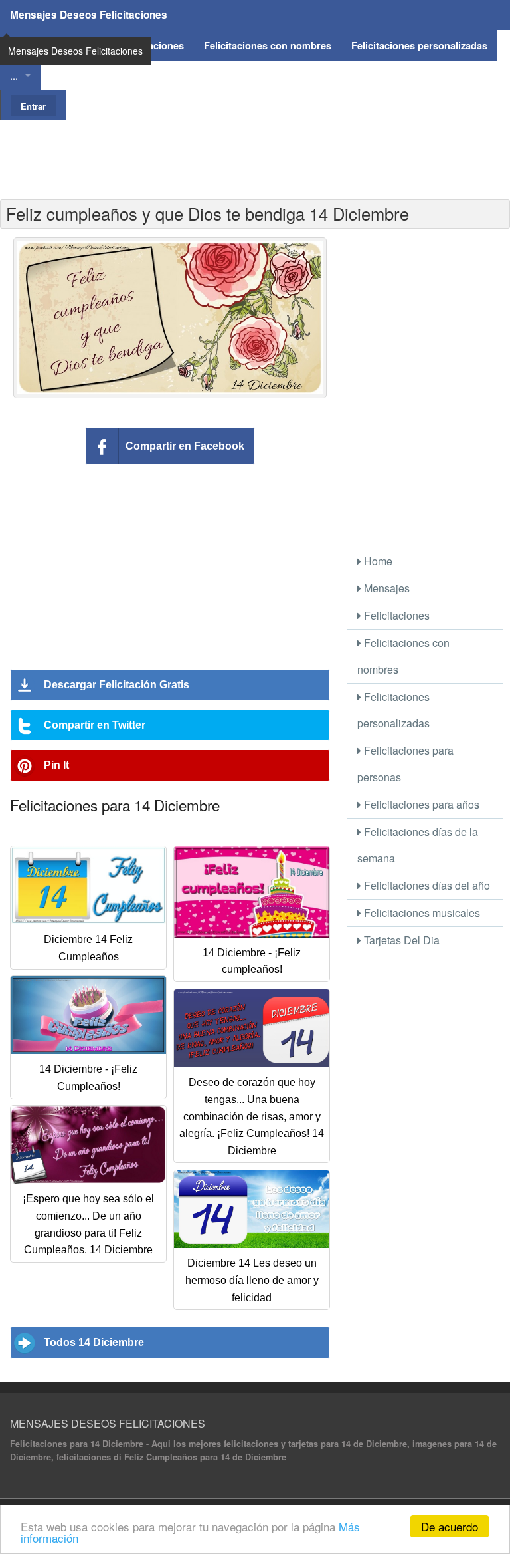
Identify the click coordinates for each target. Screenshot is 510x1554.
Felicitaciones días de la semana (417, 845)
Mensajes (385, 588)
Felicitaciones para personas (405, 764)
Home (376, 561)
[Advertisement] (255, 150)
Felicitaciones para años (420, 804)
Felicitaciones (395, 615)
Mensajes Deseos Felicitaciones (88, 14)
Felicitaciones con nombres (403, 656)
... (14, 75)
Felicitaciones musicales (420, 912)
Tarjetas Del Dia (400, 940)
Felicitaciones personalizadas (393, 710)
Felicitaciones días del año (425, 885)
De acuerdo (449, 1526)
